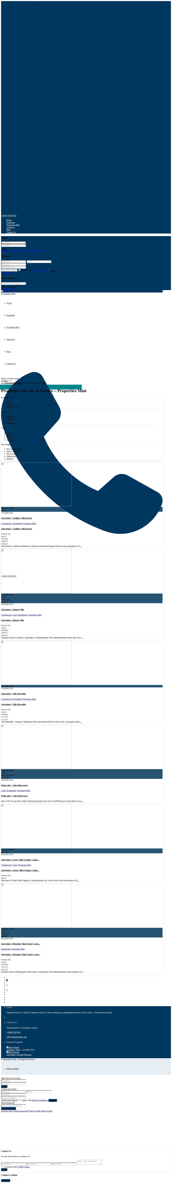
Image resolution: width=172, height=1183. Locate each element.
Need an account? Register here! (15, 251)
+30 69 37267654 (8, 215)
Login (4, 248)
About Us (10, 227)
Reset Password (8, 286)
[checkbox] (2, 1167)
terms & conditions (40, 270)
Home (9, 220)
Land (14, 615)
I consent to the (16, 1167)
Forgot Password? (36, 251)
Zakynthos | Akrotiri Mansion (18, 1055)
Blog (8, 230)
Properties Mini (12, 225)
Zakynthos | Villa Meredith (13, 694)
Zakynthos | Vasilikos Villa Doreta (16, 518)
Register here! (7, 1111)
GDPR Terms (23, 1167)
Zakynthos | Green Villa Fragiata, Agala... (20, 860)
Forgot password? (21, 1111)
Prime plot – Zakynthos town (14, 785)
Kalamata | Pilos (13, 1050)
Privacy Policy (12, 1069)
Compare (5, 1180)
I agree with (34, 270)
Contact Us (11, 232)
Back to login (35, 1111)
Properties (10, 222)
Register (52, 270)
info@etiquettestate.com (16, 1037)
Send (4, 1170)
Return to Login (8, 289)
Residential (17, 523)
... (81, 546)
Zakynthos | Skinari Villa (12, 609)
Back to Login (7, 273)
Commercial (6, 523)
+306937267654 (13, 1032)
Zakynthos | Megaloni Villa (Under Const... (20, 944)
